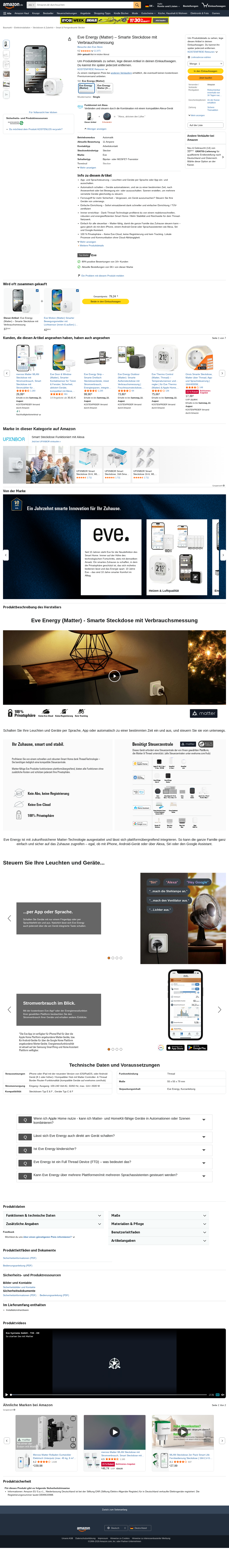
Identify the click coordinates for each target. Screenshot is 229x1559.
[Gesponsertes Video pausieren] (73, 1440)
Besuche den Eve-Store (90, 47)
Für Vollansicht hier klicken (43, 112)
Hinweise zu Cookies (120, 1538)
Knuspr (36, 13)
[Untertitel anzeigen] (73, 1419)
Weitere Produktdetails (92, 245)
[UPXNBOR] (14, 439)
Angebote (85, 13)
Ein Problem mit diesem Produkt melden (102, 275)
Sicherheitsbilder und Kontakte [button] (19, 1287)
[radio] (6, 44)
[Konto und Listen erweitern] (179, 6)
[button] (7, 13)
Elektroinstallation (22, 27)
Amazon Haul (22, 13)
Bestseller (48, 13)
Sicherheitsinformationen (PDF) (19, 1258)
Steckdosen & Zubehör (43, 27)
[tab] (109, 958)
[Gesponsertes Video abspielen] (114, 1432)
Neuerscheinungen (67, 13)
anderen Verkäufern (121, 73)
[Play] (6, 1394)
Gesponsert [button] (217, 485)
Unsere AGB (67, 1538)
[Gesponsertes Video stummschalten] (73, 1446)
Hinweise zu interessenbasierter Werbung (151, 1538)
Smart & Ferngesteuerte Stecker (70, 27)
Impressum (103, 1538)
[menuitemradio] (217, 1395)
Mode (135, 13)
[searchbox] (84, 5)
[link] (62, 301)
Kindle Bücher (121, 13)
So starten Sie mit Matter (19, 1336)
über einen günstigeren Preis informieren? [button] (47, 1237)
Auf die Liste (196, 125)
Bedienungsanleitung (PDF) (17, 1265)
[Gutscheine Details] (155, 13)
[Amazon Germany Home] (83, 1529)
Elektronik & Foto (200, 13)
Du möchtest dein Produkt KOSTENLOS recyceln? (36, 129)
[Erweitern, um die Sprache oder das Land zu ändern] (153, 6)
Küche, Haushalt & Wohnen (172, 13)
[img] (107, 116)
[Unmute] (222, 1395)
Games (216, 13)
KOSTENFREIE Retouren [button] (201, 51)
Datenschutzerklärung (85, 1538)
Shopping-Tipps (102, 13)
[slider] (108, 1394)
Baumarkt (7, 27)
